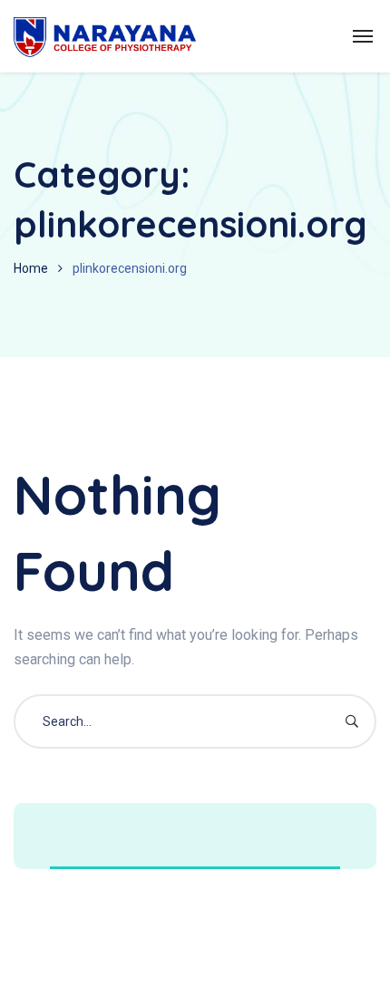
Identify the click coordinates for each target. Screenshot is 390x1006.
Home (31, 268)
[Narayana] (105, 36)
